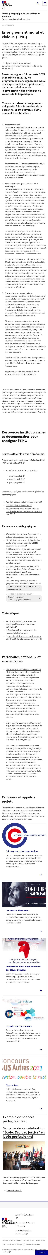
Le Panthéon (11, 630)
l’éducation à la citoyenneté (18, 739)
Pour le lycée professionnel (17, 505)
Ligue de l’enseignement (18, 722)
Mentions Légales (28, 1240)
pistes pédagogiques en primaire (20, 537)
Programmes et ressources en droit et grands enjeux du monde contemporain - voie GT (24, 511)
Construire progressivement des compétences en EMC (22, 574)
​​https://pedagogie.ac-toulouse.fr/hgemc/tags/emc (19, 598)
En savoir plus (13, 1190)
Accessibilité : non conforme (11, 1240)
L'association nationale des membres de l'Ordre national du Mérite (23, 670)
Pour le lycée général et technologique (23, 502)
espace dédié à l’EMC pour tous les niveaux (22, 544)
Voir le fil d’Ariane (8, 25)
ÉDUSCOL (10, 626)
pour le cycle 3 (15, 479)
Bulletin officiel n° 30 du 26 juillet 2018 (23, 461)
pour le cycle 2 (15, 475)
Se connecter (40, 1240)
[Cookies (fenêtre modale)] (41, 1252)
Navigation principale (44, 3)
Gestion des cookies (33, 1244)
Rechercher (38, 3)
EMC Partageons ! (13, 549)
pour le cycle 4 (15, 482)
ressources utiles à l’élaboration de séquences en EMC (21, 588)
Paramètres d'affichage (14, 1244)
